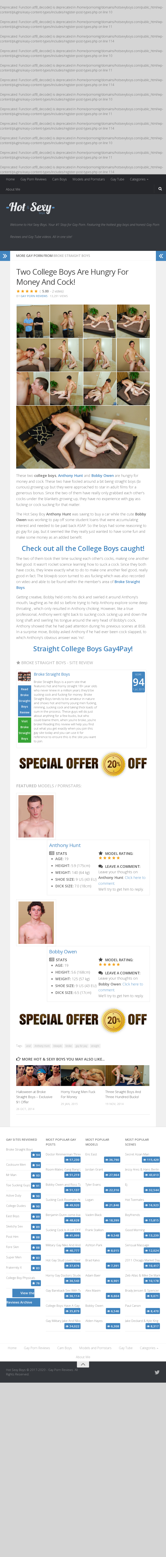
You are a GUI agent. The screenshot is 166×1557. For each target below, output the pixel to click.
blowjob (57, 1046)
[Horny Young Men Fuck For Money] (83, 1075)
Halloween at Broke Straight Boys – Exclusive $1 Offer (34, 1096)
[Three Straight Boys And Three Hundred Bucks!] (127, 1075)
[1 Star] (18, 291)
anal (28, 1046)
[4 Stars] (32, 291)
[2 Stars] (23, 291)
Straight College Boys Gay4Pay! (83, 648)
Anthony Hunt (65, 845)
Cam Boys (59, 179)
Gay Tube (117, 179)
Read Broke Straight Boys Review (25, 700)
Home (10, 179)
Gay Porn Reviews (33, 179)
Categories (138, 179)
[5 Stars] (36, 291)
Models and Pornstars (88, 179)
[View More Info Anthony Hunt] (36, 816)
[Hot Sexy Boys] (30, 208)
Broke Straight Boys (71, 255)
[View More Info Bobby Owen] (36, 922)
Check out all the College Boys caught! (83, 548)
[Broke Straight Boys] (83, 777)
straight (95, 1046)
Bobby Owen (63, 951)
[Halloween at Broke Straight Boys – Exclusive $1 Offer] (38, 1075)
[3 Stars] (27, 291)
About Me (13, 189)
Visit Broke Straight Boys (25, 729)
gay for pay (81, 1046)
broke (69, 1046)
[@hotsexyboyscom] (157, 1372)
